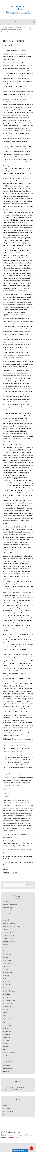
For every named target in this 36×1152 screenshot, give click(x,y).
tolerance (6, 1065)
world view (7, 1071)
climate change (8, 935)
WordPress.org (8, 1114)
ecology (6, 957)
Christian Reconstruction (12, 926)
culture (5, 948)
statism (5, 1059)
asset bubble (7, 914)
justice (5, 1009)
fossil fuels (6, 985)
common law (7, 938)
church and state (9, 932)
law (4, 1016)
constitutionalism (9, 941)
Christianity (7, 929)
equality (6, 975)
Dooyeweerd (7, 951)
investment (7, 1006)
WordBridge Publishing (15, 1089)
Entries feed (7, 1108)
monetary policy (9, 1025)
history (5, 997)
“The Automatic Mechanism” (22, 739)
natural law (7, 1031)
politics (5, 1043)
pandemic (6, 1037)
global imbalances (9, 991)
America (6, 901)
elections (6, 966)
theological (7, 1062)
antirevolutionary (9, 911)
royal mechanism (9, 1053)
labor (5, 1012)
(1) (29, 161)
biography (6, 920)
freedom (6, 988)
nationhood (7, 1028)
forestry (6, 982)
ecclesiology (7, 954)
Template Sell (13, 1137)
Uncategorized (8, 1068)
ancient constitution (10, 904)
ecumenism (7, 963)
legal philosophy (9, 1022)
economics (7, 960)
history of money (9, 1000)
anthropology (8, 908)
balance (5, 917)
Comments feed (8, 1111)
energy (5, 969)
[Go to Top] (31, 1148)
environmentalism (9, 972)
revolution (6, 1046)
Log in (5, 1105)
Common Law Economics (15, 1087)
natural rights (7, 1034)
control (5, 945)
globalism (6, 994)
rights (5, 1049)
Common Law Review (18, 7)
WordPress (21, 1135)
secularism (7, 1056)
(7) (6, 409)
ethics (5, 979)
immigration (7, 1003)
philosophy (7, 1040)
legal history (7, 1019)
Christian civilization (10, 923)
